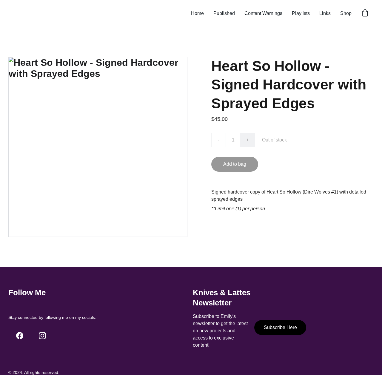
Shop (346, 13)
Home (197, 13)
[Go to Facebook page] (19, 335)
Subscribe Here (280, 327)
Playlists (301, 13)
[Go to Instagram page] (42, 335)
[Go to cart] (365, 13)
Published (224, 13)
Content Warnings (263, 13)
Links (325, 13)
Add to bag (234, 164)
